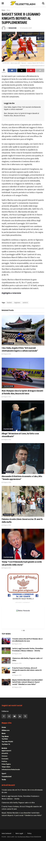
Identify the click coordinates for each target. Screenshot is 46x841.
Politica (4, 761)
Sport (4, 774)
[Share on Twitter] (21, 70)
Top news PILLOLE (7, 741)
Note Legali (19, 833)
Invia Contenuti (6, 833)
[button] (22, 630)
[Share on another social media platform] (40, 70)
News (8, 10)
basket (9, 302)
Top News (5, 736)
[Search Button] (43, 3)
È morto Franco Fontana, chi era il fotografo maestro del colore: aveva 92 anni (27, 670)
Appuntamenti (6, 750)
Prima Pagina (6, 764)
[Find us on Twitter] (25, 716)
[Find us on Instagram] (9, 716)
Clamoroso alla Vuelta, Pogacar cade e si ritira (18, 803)
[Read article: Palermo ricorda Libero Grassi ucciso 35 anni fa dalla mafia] (23, 501)
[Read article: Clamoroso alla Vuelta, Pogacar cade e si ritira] (6, 660)
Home (3, 10)
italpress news (8, 343)
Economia (5, 759)
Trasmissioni (6, 777)
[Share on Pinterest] (31, 70)
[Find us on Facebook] (4, 716)
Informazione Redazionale (11, 769)
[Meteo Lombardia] (23, 611)
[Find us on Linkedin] (20, 716)
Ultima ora (5, 730)
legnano (17, 302)
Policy (29, 833)
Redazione (13, 28)
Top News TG (6, 744)
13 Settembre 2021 (26, 28)
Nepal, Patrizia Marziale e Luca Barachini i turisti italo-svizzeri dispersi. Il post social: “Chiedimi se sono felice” (27, 682)
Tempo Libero (6, 767)
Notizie (4, 748)
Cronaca (4, 756)
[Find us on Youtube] (14, 716)
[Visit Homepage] (23, 3)
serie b (25, 302)
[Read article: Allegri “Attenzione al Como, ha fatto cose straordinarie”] (23, 415)
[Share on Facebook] (12, 70)
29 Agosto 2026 (7, 354)
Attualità (5, 753)
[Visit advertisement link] (23, 587)
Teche (4, 780)
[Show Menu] (3, 3)
